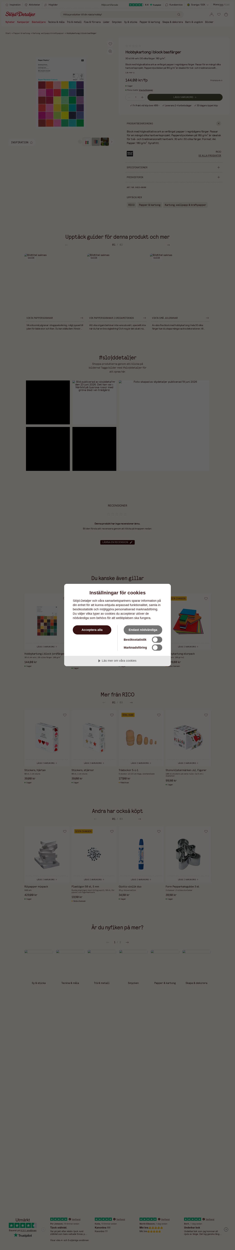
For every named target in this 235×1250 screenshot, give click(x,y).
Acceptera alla (92, 630)
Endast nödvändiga (143, 630)
